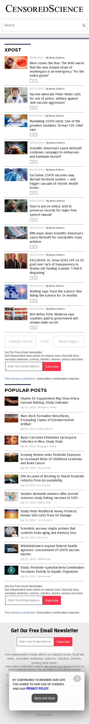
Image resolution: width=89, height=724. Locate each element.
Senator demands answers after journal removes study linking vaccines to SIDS (49, 496)
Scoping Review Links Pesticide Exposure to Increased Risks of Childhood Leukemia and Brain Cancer (51, 459)
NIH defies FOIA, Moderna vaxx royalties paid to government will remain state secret (54, 318)
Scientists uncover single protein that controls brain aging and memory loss (48, 531)
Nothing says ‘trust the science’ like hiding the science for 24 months (56, 293)
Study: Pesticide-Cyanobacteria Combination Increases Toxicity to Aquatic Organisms (52, 570)
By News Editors (55, 57)
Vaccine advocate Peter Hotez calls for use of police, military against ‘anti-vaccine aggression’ (55, 98)
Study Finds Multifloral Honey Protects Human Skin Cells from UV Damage (49, 513)
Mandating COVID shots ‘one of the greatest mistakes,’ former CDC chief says (56, 125)
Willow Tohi (44, 502)
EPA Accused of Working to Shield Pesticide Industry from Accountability (52, 478)
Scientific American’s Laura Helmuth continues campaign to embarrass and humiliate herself (56, 152)
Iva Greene (44, 467)
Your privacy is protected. (20, 378)
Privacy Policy (44, 714)
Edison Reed (45, 428)
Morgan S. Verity (47, 407)
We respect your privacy (58, 666)
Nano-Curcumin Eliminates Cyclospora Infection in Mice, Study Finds (48, 440)
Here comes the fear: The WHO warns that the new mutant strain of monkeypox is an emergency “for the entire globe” (57, 69)
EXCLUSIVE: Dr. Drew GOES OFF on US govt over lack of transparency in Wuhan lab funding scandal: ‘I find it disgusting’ (57, 266)
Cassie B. (43, 537)
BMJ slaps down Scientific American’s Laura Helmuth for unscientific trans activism (56, 237)
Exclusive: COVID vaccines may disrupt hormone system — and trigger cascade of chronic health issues (54, 181)
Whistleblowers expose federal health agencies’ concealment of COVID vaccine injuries (50, 550)
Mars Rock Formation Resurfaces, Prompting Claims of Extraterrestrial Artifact (47, 420)
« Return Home (20, 341)
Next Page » (69, 341)
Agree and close (44, 698)
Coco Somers (45, 520)
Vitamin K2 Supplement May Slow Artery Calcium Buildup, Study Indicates (50, 401)
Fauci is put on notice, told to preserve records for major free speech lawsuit (53, 210)
